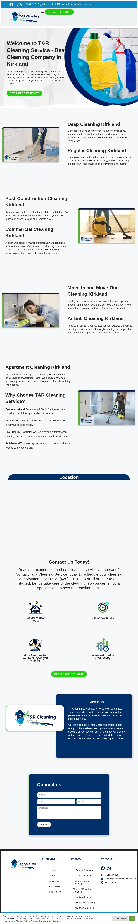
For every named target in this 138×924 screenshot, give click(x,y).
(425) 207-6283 (31, 4)
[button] (42, 11)
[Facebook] (11, 5)
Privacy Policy (54, 892)
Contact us (54, 881)
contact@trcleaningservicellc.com (77, 4)
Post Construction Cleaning (81, 882)
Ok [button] (132, 918)
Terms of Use (54, 886)
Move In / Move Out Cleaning (82, 890)
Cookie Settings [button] (120, 918)
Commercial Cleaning (84, 902)
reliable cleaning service (38, 71)
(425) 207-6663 (49, 4)
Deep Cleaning (84, 875)
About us (54, 875)
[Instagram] (17, 5)
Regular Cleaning (84, 870)
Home (54, 870)
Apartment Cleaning (84, 908)
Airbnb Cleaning (84, 897)
